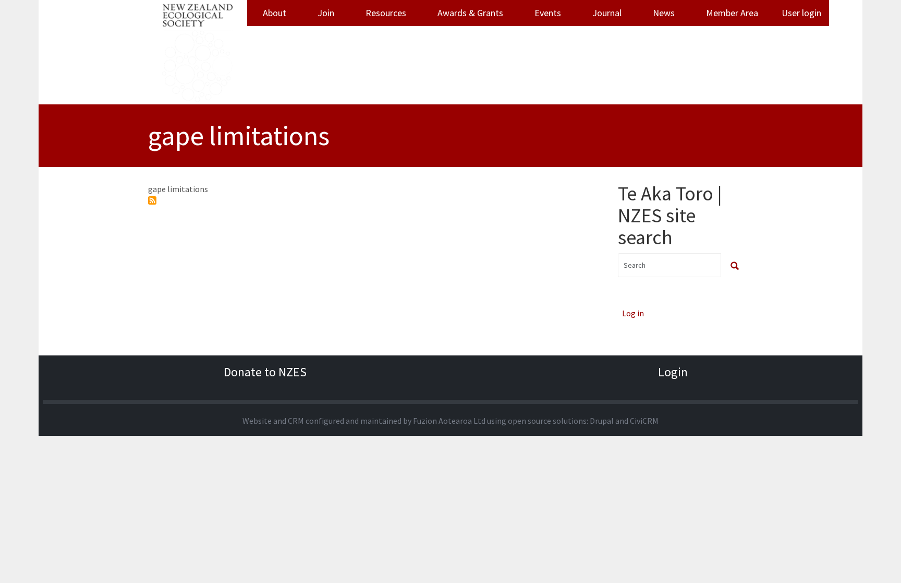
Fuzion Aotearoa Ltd (449, 420)
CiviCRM (644, 420)
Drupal (602, 420)
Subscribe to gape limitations (152, 200)
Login (673, 372)
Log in (633, 313)
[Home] (197, 52)
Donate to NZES (265, 372)
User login (801, 13)
